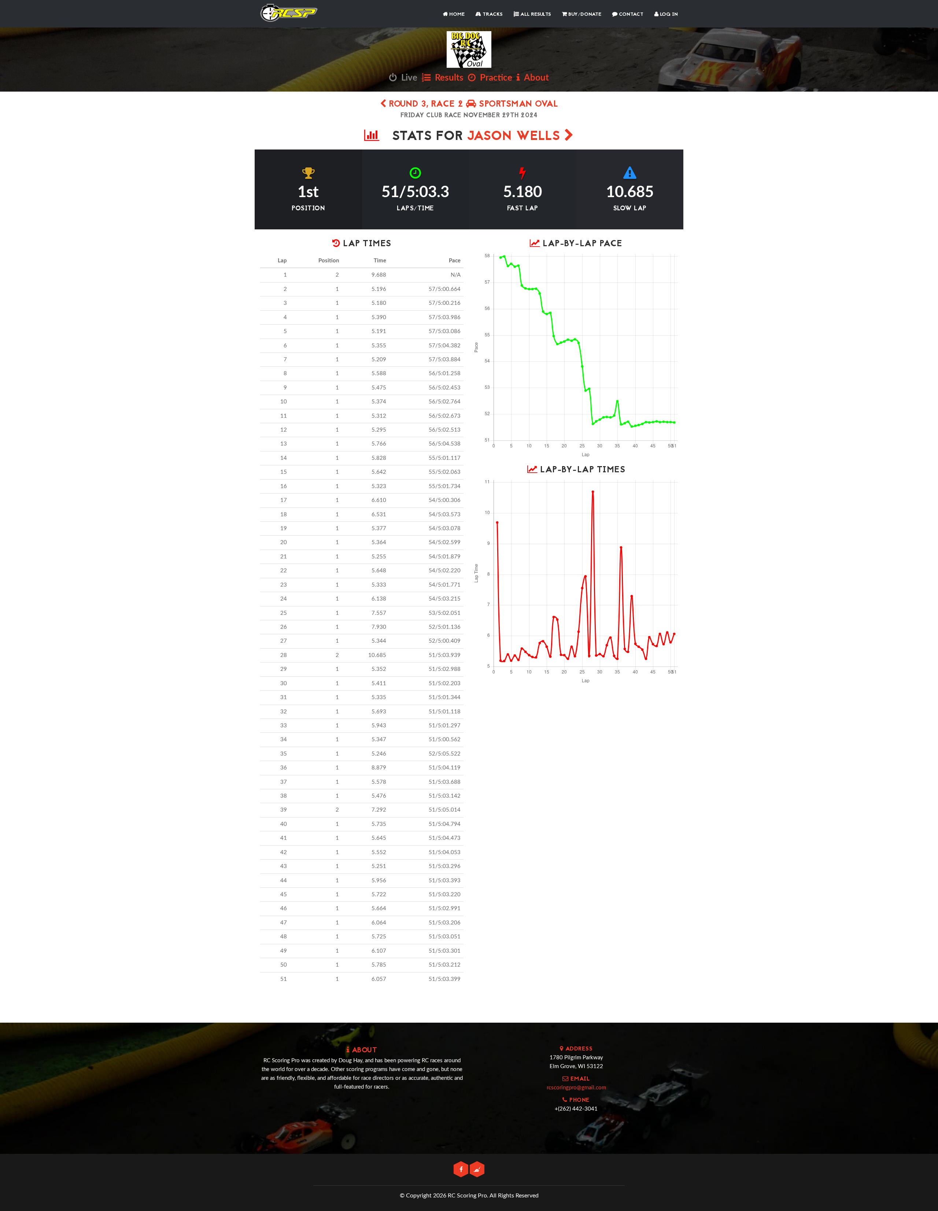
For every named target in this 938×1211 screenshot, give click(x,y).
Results (447, 78)
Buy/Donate (584, 14)
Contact (630, 14)
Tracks (492, 14)
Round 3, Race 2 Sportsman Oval (472, 104)
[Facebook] (462, 1170)
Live (407, 78)
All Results (535, 14)
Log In (668, 14)
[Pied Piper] (477, 1170)
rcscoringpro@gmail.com (576, 1087)
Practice (494, 78)
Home (456, 14)
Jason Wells (515, 137)
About (534, 78)
